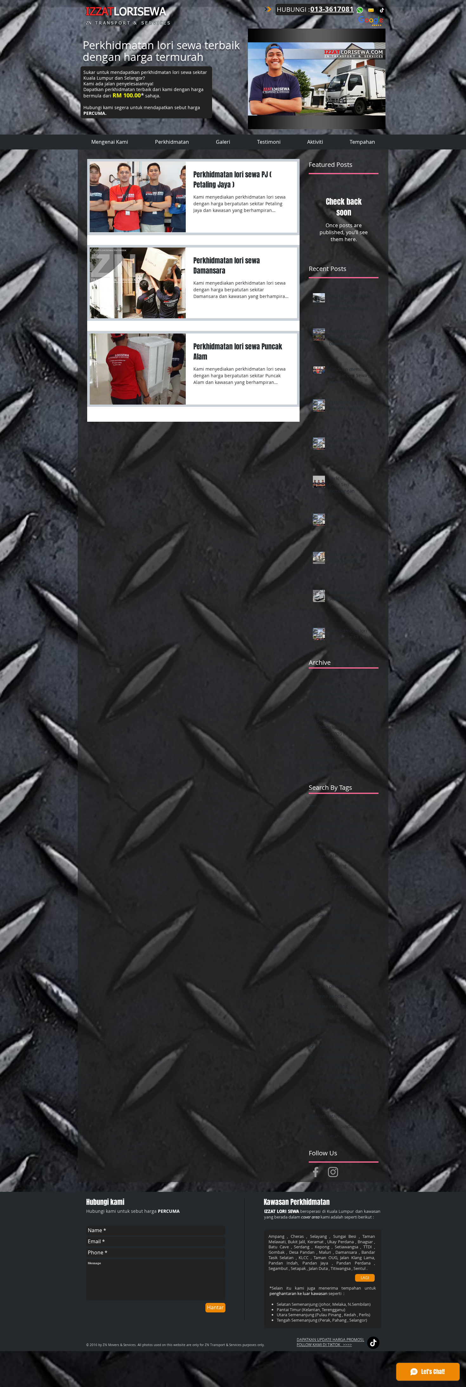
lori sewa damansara (331, 906)
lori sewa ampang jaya (332, 886)
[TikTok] (382, 10)
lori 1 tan (318, 836)
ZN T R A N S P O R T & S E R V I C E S (128, 23)
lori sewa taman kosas (332, 1056)
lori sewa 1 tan (347, 845)
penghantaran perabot (354, 1096)
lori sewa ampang (327, 865)
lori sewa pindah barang (335, 986)
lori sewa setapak (327, 1016)
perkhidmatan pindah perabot (341, 1126)
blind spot (367, 805)
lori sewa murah (326, 956)
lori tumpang (353, 1086)
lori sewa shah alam (330, 1036)
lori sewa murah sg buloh (336, 976)
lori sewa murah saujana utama (342, 966)
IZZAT (100, 12)
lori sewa (318, 845)
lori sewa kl (359, 936)
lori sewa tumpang (328, 1066)
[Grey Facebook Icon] (315, 1172)
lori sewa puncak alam (332, 996)
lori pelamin (344, 836)
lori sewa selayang (328, 1006)
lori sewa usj (322, 1086)
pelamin (317, 1096)
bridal (315, 815)
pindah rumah (324, 1136)
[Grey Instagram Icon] (333, 1172)
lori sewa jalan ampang (333, 926)
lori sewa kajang (326, 936)
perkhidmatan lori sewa (334, 1106)
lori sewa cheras (326, 896)
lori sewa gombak (327, 916)
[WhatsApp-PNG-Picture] (359, 10)
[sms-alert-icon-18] (370, 10)
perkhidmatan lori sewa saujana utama (344, 1116)
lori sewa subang (327, 1046)
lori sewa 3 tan (324, 856)
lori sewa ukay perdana (333, 1076)
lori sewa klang (324, 946)
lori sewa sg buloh (328, 1026)
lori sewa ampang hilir (332, 876)
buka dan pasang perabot (336, 825)
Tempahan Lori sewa (331, 805)
